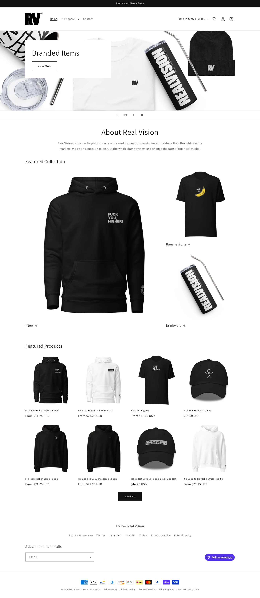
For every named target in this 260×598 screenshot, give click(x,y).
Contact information (188, 589)
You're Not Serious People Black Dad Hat (153, 478)
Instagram (115, 535)
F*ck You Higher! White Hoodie (95, 410)
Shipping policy (167, 589)
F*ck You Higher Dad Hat (197, 410)
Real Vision (74, 589)
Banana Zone (176, 244)
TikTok (143, 535)
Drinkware (174, 325)
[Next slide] (133, 115)
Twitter (100, 535)
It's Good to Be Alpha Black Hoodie (97, 478)
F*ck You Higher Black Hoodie (41, 478)
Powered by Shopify (90, 589)
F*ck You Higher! (140, 410)
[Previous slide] (117, 115)
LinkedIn (130, 535)
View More (45, 66)
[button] (70, 19)
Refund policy (182, 535)
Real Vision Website (81, 535)
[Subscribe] (89, 557)
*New (29, 325)
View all (130, 496)
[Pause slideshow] (143, 115)
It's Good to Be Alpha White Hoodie (203, 478)
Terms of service (147, 589)
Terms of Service (161, 535)
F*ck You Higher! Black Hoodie (42, 410)
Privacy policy (128, 589)
